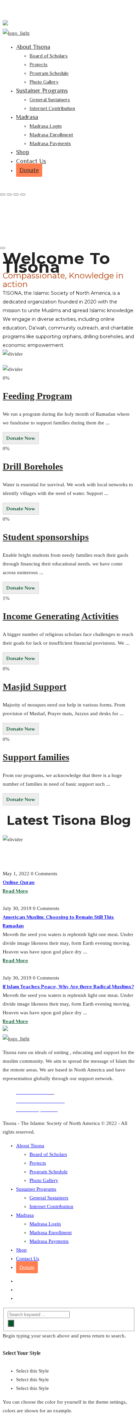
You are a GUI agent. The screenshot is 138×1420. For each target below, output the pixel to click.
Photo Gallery (44, 82)
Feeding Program (37, 396)
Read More (15, 891)
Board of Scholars (48, 55)
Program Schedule (49, 73)
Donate (29, 170)
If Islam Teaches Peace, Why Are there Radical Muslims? (68, 986)
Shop (22, 152)
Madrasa (27, 117)
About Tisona (33, 46)
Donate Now (20, 438)
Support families (36, 757)
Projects (38, 64)
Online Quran (18, 882)
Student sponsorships (46, 537)
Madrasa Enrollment (51, 134)
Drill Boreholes (33, 466)
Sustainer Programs (42, 90)
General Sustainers (49, 99)
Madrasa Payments (50, 143)
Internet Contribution (52, 108)
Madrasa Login (45, 126)
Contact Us (31, 161)
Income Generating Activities (61, 616)
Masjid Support (34, 686)
